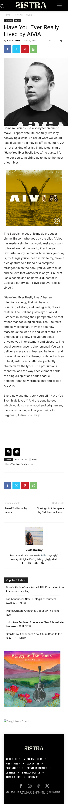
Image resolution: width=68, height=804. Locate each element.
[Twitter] (16, 49)
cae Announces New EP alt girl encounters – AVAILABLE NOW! (32, 601)
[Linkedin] (31, 563)
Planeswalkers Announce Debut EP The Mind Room (33, 612)
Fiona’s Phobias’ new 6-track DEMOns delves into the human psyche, (35, 589)
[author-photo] (34, 544)
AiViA (34, 459)
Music (29, 14)
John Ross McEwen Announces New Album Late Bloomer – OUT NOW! (35, 624)
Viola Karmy (13, 40)
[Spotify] (44, 563)
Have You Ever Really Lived (19, 463)
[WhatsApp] (33, 49)
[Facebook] (7, 49)
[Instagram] (29, 786)
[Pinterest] (25, 49)
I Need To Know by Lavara (15, 510)
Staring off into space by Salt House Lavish (50, 510)
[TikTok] (38, 786)
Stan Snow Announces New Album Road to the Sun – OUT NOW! (34, 636)
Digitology (42, 793)
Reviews (18, 14)
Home (7, 14)
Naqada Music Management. (47, 791)
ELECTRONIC (21, 459)
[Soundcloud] (37, 563)
